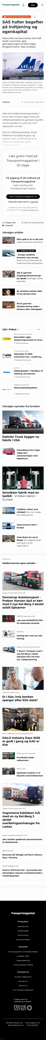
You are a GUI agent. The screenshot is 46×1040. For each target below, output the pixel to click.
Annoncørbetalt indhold (23, 965)
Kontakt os (23, 981)
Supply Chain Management (17, 17)
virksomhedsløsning (30, 210)
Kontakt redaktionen (23, 977)
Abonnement (23, 926)
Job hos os (23, 986)
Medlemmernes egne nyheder (18, 563)
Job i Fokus (9, 329)
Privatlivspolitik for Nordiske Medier (23, 952)
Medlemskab (23, 931)
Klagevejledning (23, 960)
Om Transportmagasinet (23, 990)
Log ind (34, 202)
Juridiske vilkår (23, 956)
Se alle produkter (23, 940)
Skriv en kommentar (34, 223)
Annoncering (23, 935)
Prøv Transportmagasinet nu (23, 196)
